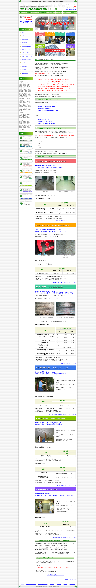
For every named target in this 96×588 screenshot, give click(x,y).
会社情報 (66, 12)
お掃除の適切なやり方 (42, 12)
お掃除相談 (59, 12)
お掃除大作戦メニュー (30, 12)
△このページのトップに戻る (69, 579)
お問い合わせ (73, 12)
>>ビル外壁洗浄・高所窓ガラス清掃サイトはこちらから (62, 414)
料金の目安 (51, 12)
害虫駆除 (24, 63)
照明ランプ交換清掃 (26, 59)
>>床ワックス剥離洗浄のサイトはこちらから (65, 220)
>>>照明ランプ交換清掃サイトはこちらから (65, 485)
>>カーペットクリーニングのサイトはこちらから (64, 282)
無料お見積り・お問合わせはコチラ (55, 575)
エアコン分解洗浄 (26, 52)
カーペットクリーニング (27, 49)
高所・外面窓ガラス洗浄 (27, 56)
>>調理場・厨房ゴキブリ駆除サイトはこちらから (64, 537)
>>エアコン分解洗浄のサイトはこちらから (66, 363)
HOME (21, 12)
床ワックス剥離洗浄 (26, 46)
